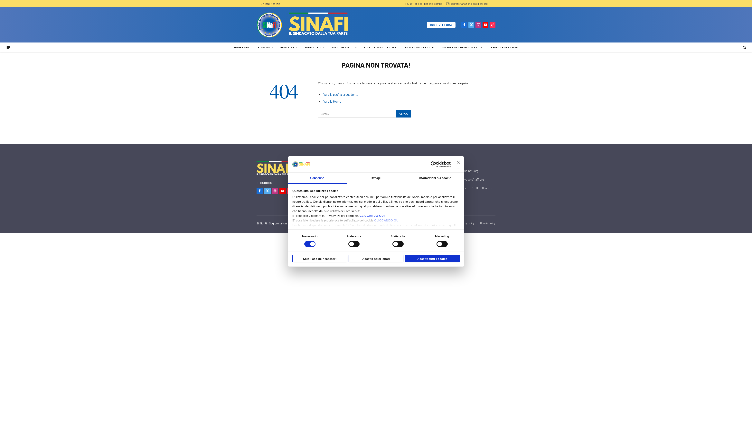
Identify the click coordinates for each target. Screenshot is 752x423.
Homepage (241, 47)
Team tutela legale (418, 47)
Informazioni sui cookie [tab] (434, 178)
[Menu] (8, 47)
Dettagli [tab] (376, 178)
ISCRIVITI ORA (441, 24)
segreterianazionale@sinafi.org (469, 3)
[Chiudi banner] (458, 164)
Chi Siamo (263, 47)
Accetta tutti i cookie (432, 258)
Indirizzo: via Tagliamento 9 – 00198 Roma (465, 188)
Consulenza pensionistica (461, 47)
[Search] (744, 47)
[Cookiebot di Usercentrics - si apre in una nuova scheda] (433, 164)
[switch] (354, 244)
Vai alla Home (332, 101)
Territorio (313, 47)
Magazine (287, 47)
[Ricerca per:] (357, 114)
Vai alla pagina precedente (341, 94)
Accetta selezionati (376, 258)
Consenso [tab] (317, 178)
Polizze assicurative (380, 47)
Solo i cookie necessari (319, 258)
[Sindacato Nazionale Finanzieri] (269, 25)
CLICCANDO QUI (372, 215)
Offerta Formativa (503, 47)
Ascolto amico (342, 47)
